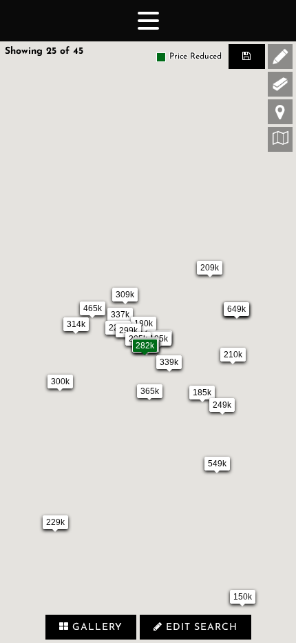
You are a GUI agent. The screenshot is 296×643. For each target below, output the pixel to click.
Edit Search (199, 627)
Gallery (96, 627)
